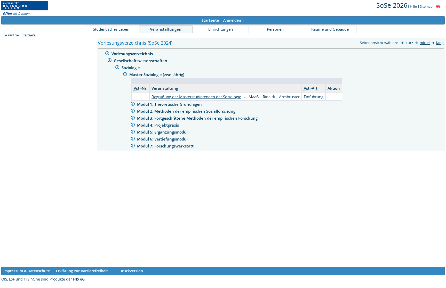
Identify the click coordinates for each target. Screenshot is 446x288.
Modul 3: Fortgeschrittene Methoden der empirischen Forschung (198, 118)
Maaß (254, 96)
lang (440, 42)
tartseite (210, 20)
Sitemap (426, 6)
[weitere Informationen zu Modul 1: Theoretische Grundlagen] (133, 104)
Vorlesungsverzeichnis (133, 53)
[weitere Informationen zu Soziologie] (117, 67)
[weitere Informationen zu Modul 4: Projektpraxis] (133, 125)
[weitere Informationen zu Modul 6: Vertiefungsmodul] (133, 139)
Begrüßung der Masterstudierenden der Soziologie (196, 96)
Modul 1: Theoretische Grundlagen (170, 104)
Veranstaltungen (165, 29)
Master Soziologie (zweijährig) (157, 74)
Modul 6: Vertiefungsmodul (163, 139)
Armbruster (289, 96)
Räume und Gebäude (330, 29)
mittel (425, 42)
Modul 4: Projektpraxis (158, 125)
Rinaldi (269, 96)
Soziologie (131, 67)
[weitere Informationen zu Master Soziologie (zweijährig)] (125, 74)
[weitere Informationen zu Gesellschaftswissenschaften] (109, 61)
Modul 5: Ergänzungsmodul (163, 132)
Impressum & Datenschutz (26, 270)
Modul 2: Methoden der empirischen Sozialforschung (186, 111)
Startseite (29, 35)
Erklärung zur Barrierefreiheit (82, 270)
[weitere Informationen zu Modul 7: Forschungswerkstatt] (133, 146)
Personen (275, 29)
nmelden (232, 20)
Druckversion (131, 270)
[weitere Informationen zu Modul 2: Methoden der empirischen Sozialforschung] (133, 111)
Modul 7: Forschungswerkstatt (166, 146)
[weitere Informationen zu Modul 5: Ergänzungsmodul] (133, 132)
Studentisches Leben (111, 29)
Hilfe (413, 6)
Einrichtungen (220, 29)
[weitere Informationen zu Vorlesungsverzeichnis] (107, 54)
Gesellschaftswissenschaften (141, 60)
